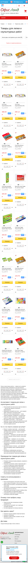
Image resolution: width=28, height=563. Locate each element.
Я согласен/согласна (14, 558)
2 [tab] (5, 61)
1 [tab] (17, 61)
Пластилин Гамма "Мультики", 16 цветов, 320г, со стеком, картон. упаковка (20, 351)
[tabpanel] (7, 54)
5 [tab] (22, 61)
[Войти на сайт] (24, 5)
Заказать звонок (5, 537)
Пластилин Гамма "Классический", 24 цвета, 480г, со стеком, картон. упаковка (7, 310)
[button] (2, 5)
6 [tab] (23, 61)
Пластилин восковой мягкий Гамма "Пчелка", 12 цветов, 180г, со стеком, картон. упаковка (7, 269)
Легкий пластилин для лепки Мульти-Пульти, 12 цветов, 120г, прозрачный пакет (7, 351)
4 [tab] (7, 61)
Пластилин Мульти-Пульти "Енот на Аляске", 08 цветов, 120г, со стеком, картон (20, 269)
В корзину (7, 77)
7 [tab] (24, 102)
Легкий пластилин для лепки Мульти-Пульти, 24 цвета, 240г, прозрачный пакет (20, 310)
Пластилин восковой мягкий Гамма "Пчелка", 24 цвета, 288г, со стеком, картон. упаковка (7, 228)
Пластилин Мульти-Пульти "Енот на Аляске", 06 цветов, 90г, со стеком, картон (20, 146)
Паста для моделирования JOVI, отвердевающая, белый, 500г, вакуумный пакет (7, 105)
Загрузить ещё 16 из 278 (14, 379)
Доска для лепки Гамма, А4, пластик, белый (20, 187)
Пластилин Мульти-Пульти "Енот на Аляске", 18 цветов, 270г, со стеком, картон (20, 64)
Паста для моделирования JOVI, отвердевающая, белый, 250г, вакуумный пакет (7, 64)
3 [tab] (6, 61)
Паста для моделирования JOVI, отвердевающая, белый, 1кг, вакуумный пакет (20, 105)
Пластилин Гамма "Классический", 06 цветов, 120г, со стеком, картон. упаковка (20, 228)
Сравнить (6, 81)
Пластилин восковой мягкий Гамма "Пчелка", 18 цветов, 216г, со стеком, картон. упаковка (7, 187)
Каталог (3, 17)
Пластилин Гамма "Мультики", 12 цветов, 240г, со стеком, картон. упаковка (7, 146)
